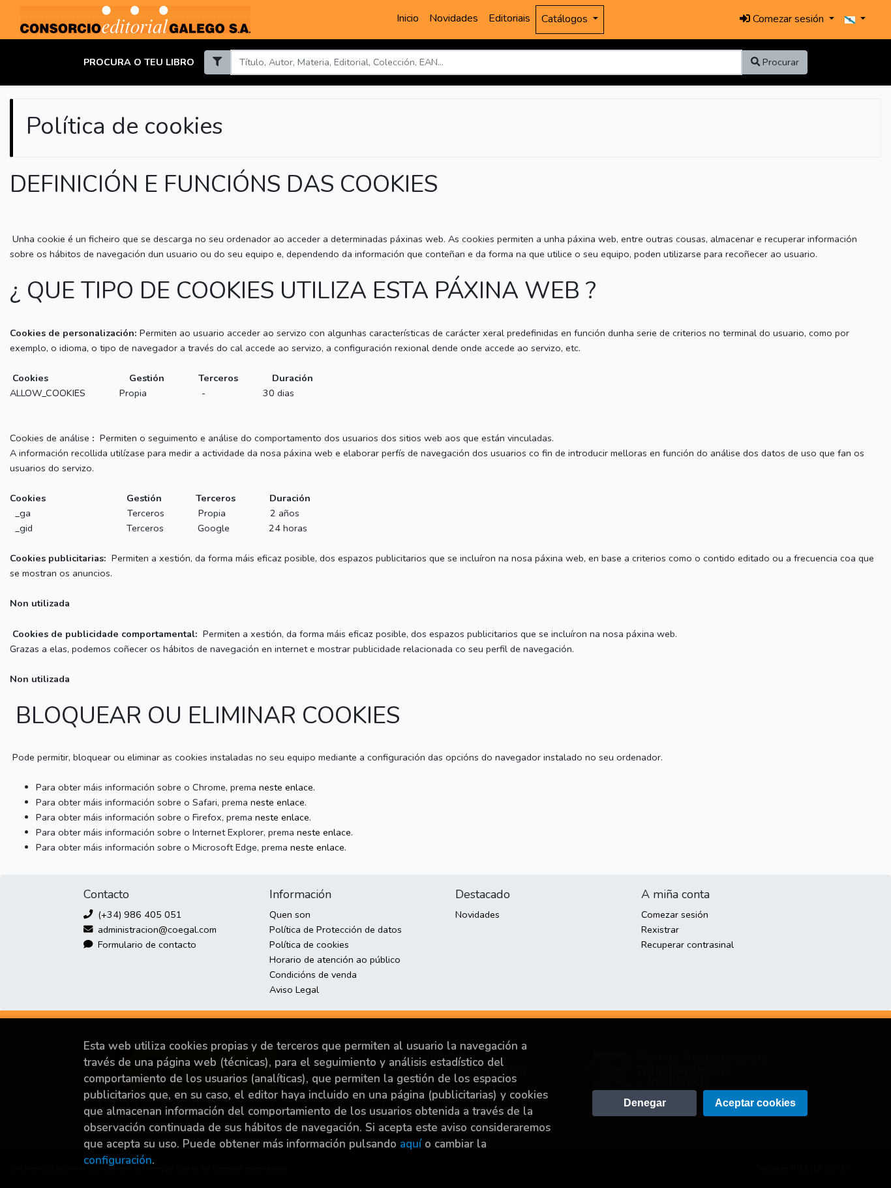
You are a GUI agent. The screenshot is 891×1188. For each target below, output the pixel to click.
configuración (117, 1160)
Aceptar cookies (755, 1102)
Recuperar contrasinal (687, 944)
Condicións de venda (313, 974)
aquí (410, 1143)
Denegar (645, 1102)
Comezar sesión (674, 914)
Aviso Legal (294, 989)
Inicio (408, 18)
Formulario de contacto (145, 944)
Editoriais (509, 18)
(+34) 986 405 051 (138, 914)
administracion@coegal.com (156, 929)
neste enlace (277, 802)
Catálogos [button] (565, 19)
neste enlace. (287, 787)
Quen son (289, 914)
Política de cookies (309, 944)
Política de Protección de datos (335, 929)
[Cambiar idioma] (855, 19)
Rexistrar (660, 929)
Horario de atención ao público (334, 959)
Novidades (453, 18)
